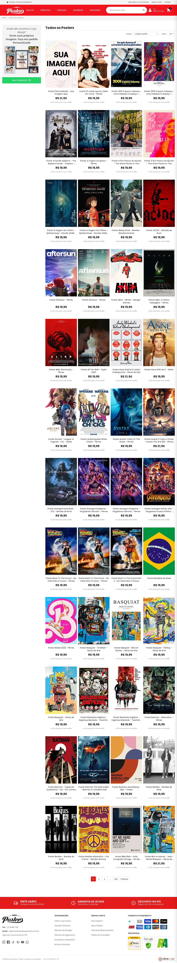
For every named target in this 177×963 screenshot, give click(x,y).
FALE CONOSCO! (19, 80)
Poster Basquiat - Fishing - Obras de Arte (159, 649)
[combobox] (126, 10)
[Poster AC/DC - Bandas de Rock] (159, 203)
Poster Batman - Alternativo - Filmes (159, 718)
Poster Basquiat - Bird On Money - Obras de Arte (126, 649)
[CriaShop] (166, 959)
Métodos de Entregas (63, 930)
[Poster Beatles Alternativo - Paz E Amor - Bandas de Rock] (94, 829)
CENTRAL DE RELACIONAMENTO (20, 2)
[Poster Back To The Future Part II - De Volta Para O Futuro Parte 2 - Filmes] (126, 551)
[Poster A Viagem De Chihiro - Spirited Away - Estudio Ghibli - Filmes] (61, 203)
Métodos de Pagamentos (64, 935)
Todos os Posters (16, 18)
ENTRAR (167, 2)
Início (4, 18)
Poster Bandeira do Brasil (159, 578)
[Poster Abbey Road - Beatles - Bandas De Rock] (126, 203)
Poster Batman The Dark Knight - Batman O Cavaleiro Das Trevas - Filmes (94, 788)
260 (116, 879)
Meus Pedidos (97, 925)
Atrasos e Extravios (62, 944)
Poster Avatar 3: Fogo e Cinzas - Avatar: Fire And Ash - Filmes (159, 440)
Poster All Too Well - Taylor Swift (94, 371)
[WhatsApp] (27, 942)
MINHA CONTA (156, 2)
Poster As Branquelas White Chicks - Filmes (94, 440)
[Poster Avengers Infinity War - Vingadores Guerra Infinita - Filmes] (159, 481)
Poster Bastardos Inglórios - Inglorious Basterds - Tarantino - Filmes (94, 718)
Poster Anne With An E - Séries (159, 369)
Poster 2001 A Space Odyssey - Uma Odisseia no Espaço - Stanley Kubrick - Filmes (126, 92)
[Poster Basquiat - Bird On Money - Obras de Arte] (126, 620)
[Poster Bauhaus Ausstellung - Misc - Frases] (126, 760)
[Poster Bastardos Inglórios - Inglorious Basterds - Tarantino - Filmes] (94, 690)
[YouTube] (22, 942)
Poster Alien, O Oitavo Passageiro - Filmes (159, 301)
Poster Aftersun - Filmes (61, 300)
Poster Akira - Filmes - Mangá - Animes (126, 301)
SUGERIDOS (78, 10)
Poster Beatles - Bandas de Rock (159, 788)
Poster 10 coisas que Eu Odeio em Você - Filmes (94, 92)
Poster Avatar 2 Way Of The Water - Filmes (126, 440)
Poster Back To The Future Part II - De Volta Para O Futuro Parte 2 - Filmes (126, 579)
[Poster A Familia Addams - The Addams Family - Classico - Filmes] (61, 133)
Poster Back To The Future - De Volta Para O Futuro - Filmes (61, 579)
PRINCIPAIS (45, 10)
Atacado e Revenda (62, 925)
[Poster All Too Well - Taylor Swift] (94, 342)
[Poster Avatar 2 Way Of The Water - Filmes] (126, 412)
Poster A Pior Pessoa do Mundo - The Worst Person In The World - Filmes (126, 162)
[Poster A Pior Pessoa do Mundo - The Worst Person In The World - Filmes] (126, 133)
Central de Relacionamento (102, 930)
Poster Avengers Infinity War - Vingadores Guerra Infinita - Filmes (159, 510)
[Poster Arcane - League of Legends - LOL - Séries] (61, 412)
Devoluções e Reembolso (64, 939)
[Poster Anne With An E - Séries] (159, 342)
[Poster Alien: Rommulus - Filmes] (61, 342)
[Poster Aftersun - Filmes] (61, 272)
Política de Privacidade (100, 935)
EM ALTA (30, 10)
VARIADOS (61, 10)
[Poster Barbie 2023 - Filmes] (61, 620)
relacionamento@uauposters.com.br (24, 931)
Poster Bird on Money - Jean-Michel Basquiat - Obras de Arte (159, 858)
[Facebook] (8, 942)
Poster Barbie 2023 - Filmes (61, 648)
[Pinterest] (17, 942)
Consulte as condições (88, 904)
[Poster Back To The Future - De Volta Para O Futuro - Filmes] (61, 551)
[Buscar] (143, 10)
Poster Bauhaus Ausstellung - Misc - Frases (126, 788)
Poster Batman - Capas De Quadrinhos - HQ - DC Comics (61, 788)
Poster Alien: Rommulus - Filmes (61, 371)
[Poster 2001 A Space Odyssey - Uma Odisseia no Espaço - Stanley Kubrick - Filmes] (126, 64)
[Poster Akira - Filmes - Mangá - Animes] (126, 272)
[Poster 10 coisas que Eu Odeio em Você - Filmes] (94, 64)
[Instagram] (3, 942)
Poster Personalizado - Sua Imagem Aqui (61, 92)
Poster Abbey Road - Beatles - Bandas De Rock (126, 231)
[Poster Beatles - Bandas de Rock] (159, 760)
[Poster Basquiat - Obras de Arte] (61, 690)
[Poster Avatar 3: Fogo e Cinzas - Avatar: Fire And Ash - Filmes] (159, 412)
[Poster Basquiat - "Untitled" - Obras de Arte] (94, 620)
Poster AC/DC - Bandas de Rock (159, 231)
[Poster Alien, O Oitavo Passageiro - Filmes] (159, 272)
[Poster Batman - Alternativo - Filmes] (159, 690)
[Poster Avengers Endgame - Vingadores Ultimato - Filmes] (94, 481)
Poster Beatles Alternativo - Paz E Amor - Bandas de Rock (94, 858)
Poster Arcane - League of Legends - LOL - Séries (61, 440)
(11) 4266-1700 (12, 927)
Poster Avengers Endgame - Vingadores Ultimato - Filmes (94, 510)
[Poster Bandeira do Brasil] (159, 551)
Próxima (124, 879)
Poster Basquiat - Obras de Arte (61, 718)
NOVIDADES (95, 10)
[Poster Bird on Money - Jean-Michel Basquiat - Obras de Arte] (159, 829)
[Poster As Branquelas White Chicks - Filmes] (94, 412)
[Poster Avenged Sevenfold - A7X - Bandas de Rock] (61, 481)
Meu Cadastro (97, 921)
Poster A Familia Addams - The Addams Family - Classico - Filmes (61, 162)
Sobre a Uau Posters (62, 921)
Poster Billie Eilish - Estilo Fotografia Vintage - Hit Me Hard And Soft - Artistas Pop (126, 858)
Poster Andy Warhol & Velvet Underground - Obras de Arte (126, 371)
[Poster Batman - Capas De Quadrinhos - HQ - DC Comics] (61, 760)
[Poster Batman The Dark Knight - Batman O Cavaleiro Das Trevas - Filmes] (94, 760)
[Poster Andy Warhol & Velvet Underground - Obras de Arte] (126, 342)
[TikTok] (13, 942)
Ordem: (129, 34)
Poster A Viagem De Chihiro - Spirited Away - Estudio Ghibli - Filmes (61, 231)
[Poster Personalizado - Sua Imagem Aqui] (61, 64)
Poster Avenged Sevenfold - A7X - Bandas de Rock (61, 510)
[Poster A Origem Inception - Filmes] (94, 133)
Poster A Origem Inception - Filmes (93, 162)
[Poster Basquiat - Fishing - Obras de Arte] (159, 620)
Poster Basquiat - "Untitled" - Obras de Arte (94, 649)
